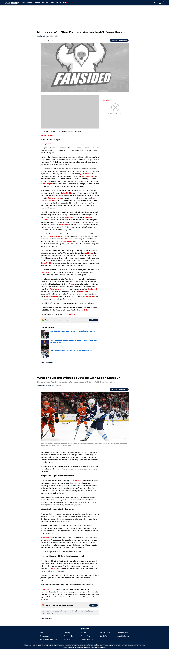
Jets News (49, 362)
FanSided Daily (122, 633)
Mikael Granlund (63, 225)
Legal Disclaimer (123, 636)
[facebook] (154, 2)
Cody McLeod (88, 253)
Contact (83, 633)
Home (42, 362)
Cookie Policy (104, 636)
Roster (52, 2)
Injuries (58, 2)
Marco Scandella (51, 200)
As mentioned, (46, 589)
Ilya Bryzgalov (46, 144)
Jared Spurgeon (55, 236)
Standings (45, 2)
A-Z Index (67, 639)
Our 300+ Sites (105, 633)
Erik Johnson (70, 284)
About (42, 633)
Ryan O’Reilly (65, 239)
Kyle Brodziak (84, 174)
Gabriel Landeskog (55, 198)
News (23, 2)
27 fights (52, 568)
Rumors (29, 2)
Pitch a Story (44, 636)
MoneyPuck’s (45, 537)
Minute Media (31, 644)
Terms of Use (85, 636)
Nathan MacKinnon (67, 193)
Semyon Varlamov (47, 136)
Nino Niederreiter (52, 296)
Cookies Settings (87, 639)
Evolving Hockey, (77, 481)
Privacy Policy (69, 636)
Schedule (37, 2)
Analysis (49, 618)
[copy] (51, 40)
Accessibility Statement (48, 639)
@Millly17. (71, 314)
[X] (158, 2)
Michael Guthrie (45, 385)
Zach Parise (45, 272)
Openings (67, 633)
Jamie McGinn (87, 176)
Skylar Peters (44, 36)
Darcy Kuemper (46, 184)
